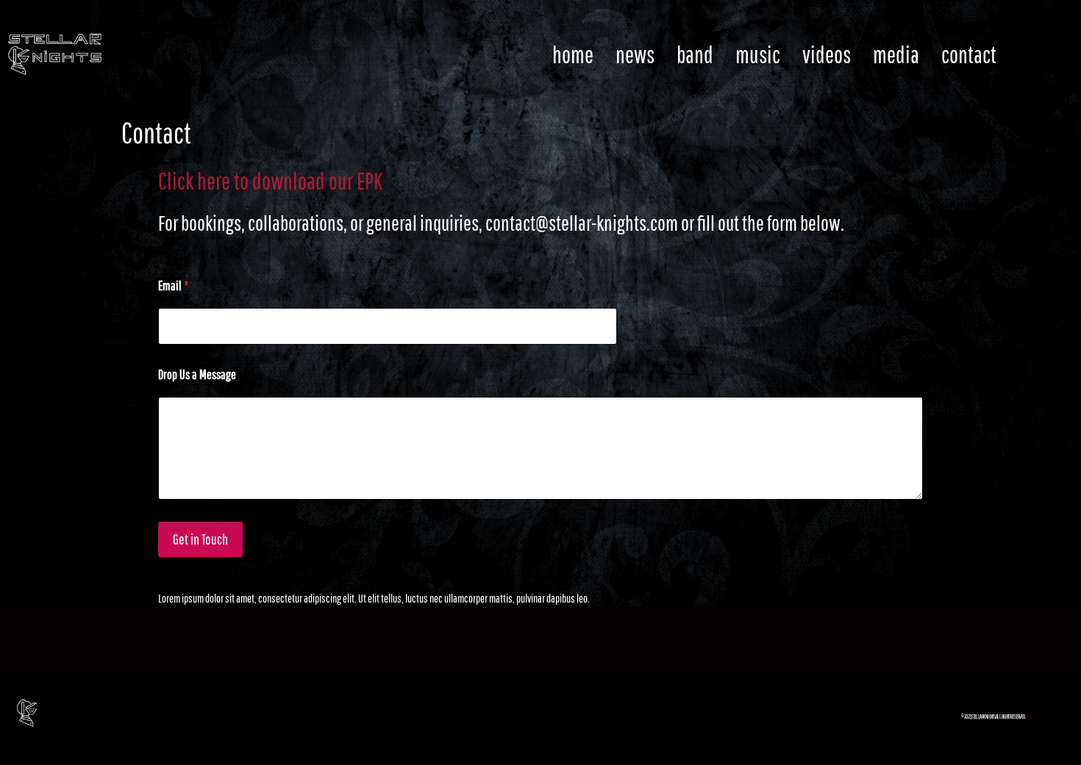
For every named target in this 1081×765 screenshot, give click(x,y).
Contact (968, 54)
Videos (826, 54)
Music (757, 54)
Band (695, 54)
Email (173, 285)
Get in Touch (200, 539)
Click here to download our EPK (270, 180)
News (635, 54)
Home (572, 54)
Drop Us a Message (197, 374)
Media (896, 54)
